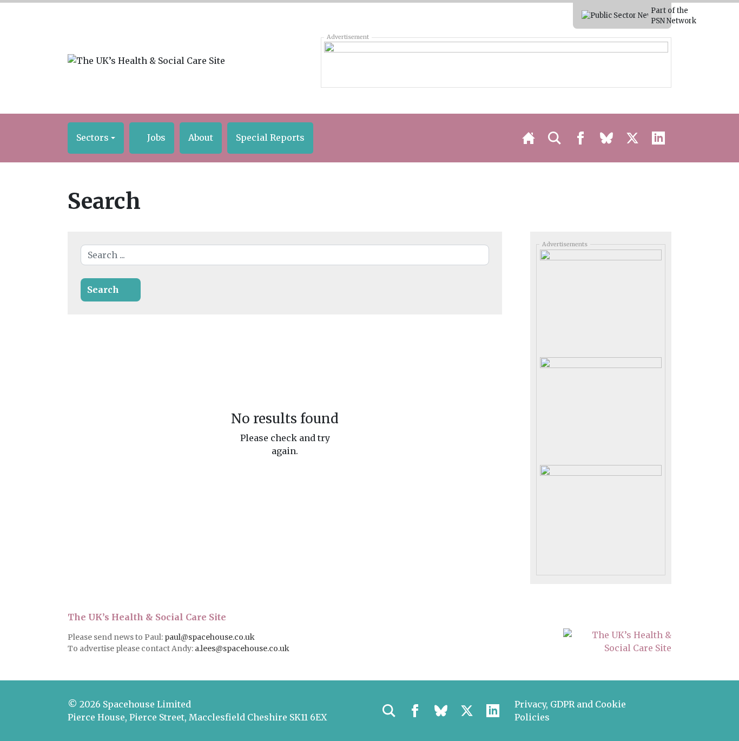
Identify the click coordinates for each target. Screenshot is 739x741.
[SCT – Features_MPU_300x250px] (600, 299)
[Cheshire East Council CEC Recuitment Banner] (496, 62)
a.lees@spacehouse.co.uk (243, 648)
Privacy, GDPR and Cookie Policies (570, 711)
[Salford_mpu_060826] (600, 514)
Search (103, 289)
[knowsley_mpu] (600, 407)
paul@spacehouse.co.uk (210, 637)
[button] (96, 138)
